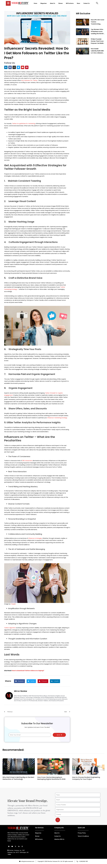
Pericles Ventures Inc (14, 850)
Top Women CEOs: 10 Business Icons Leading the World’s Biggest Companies (97, 31)
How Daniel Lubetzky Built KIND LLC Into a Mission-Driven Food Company (97, 51)
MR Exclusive (83, 13)
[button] (19, 681)
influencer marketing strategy (57, 418)
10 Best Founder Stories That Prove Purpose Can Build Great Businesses (97, 41)
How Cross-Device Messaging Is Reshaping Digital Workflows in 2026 (51, 778)
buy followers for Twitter (29, 80)
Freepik (13, 604)
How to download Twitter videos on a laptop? (28, 671)
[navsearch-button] (97, 3)
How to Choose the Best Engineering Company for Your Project (86, 778)
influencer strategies (35, 538)
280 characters (27, 461)
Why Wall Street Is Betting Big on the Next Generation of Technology (18, 778)
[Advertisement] (88, 81)
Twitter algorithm (10, 628)
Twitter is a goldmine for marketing (23, 123)
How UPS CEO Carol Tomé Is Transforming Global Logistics (97, 22)
